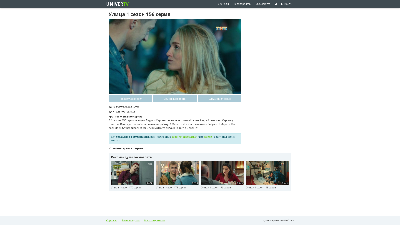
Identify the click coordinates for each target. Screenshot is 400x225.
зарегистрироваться (184, 136)
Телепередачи (131, 220)
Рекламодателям (154, 220)
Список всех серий (175, 98)
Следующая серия (220, 98)
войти (208, 136)
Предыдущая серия (130, 98)
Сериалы (111, 220)
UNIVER (117, 4)
